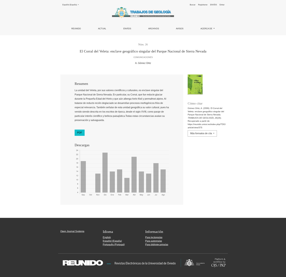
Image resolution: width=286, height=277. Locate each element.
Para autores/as (153, 241)
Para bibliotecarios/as (156, 244)
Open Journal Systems (72, 231)
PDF (79, 132)
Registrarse (202, 5)
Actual (102, 28)
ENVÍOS (127, 28)
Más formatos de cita (201, 133)
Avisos (179, 28)
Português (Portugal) (114, 244)
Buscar (192, 5)
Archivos (153, 28)
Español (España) (71, 5)
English (107, 237)
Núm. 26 (143, 44)
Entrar (222, 5)
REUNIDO (76, 28)
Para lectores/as (153, 237)
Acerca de (206, 28)
